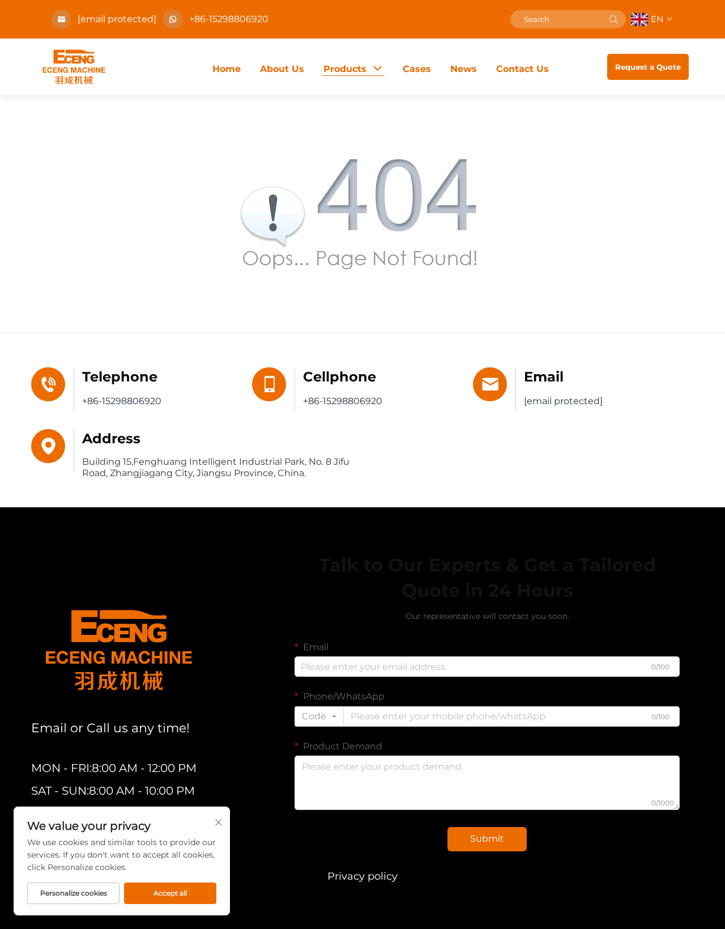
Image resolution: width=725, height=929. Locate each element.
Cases (417, 68)
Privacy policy (362, 876)
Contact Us (522, 68)
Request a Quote (648, 66)
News (463, 68)
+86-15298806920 (228, 19)
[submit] (613, 19)
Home (226, 68)
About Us (282, 68)
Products (344, 68)
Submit (487, 838)
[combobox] (319, 716)
